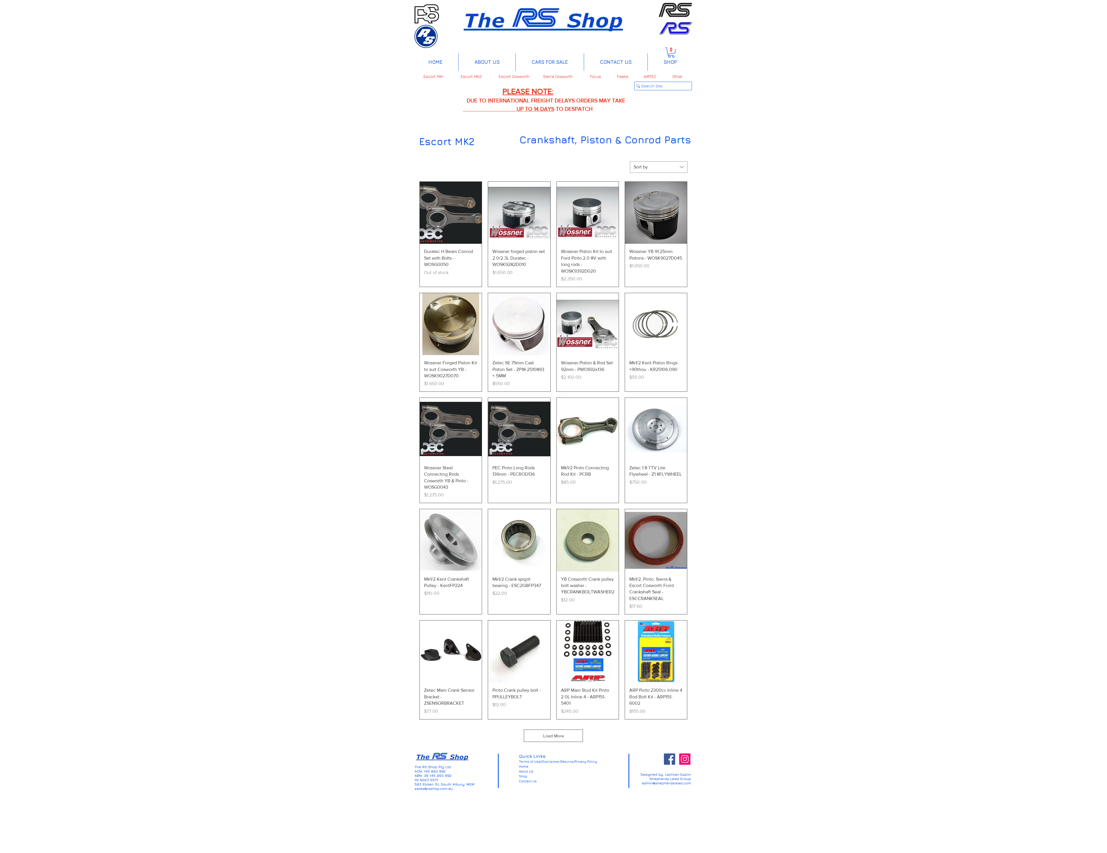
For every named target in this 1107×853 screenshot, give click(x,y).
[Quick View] (451, 213)
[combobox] (659, 167)
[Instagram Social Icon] (684, 759)
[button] (671, 52)
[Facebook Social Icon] (669, 759)
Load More (553, 735)
